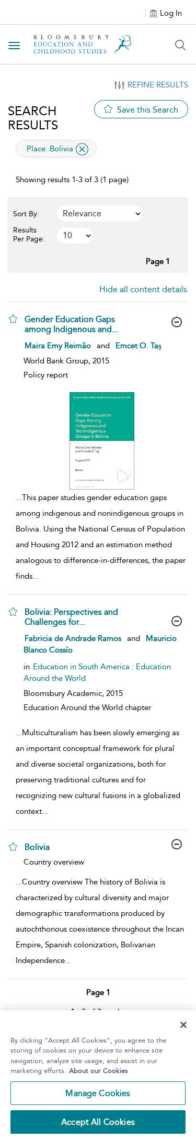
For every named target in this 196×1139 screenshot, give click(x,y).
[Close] (183, 1024)
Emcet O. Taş (139, 345)
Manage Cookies (97, 1093)
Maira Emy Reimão (58, 345)
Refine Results (158, 85)
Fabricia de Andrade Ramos (73, 638)
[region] (98, 1074)
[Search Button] (180, 45)
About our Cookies (98, 1071)
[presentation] (102, 441)
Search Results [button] (33, 118)
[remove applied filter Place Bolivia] (82, 149)
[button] (13, 319)
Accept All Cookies (98, 1122)
